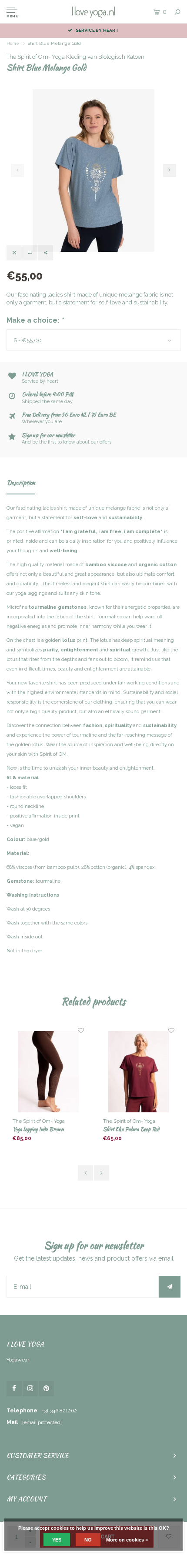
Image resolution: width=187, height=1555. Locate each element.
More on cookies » (127, 1539)
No (88, 1539)
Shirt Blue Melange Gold (54, 43)
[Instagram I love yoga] (30, 1388)
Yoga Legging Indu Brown (38, 1129)
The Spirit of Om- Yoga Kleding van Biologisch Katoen (75, 56)
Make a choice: (35, 320)
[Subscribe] (169, 1287)
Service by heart (97, 30)
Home (13, 43)
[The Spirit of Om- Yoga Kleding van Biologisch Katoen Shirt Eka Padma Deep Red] (138, 1072)
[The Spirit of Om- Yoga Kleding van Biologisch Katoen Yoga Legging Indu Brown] (48, 1072)
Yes (56, 1539)
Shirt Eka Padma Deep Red (131, 1129)
